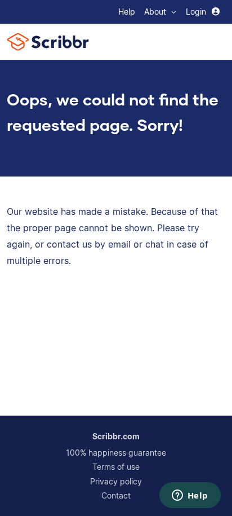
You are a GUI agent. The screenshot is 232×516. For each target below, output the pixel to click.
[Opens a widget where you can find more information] (190, 496)
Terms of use (116, 466)
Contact (116, 495)
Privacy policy (116, 481)
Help (126, 11)
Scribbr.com (116, 436)
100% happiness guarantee (116, 452)
